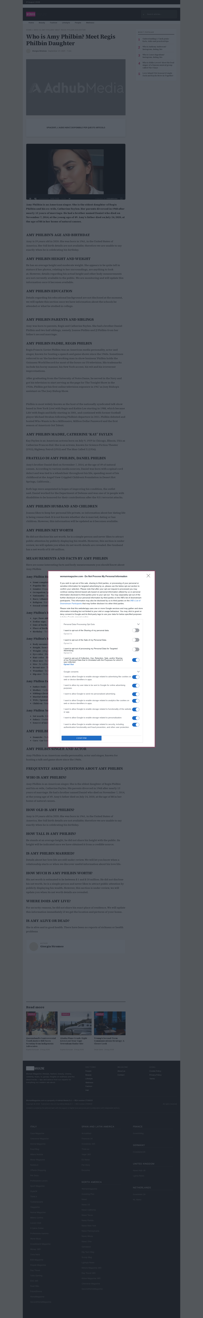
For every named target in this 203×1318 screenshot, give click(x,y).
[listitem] (101, 624)
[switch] (135, 630)
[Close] (149, 576)
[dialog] (101, 659)
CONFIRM (82, 738)
